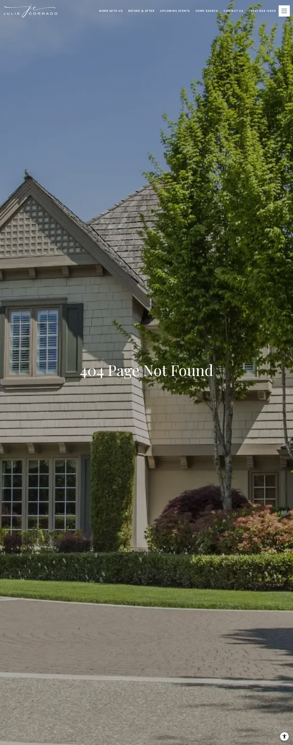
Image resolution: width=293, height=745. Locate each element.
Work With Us (111, 10)
